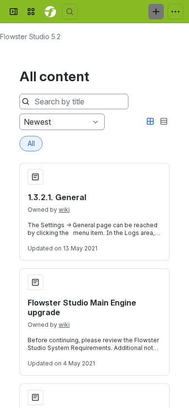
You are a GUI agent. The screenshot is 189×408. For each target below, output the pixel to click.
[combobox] (25, 122)
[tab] (31, 143)
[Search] (70, 11)
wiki (64, 209)
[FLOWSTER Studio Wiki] (50, 11)
